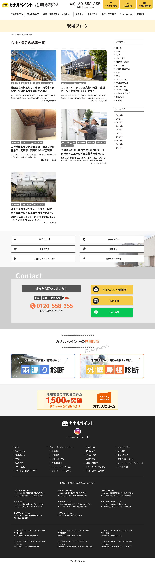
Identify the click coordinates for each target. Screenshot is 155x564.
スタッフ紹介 (123, 455)
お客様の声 (93, 14)
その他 (119, 100)
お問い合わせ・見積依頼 (95, 470)
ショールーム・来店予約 (95, 466)
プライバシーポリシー (126, 459)
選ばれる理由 (33, 14)
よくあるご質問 (124, 447)
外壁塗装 (55, 451)
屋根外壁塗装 (57, 463)
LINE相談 (114, 312)
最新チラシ (121, 86)
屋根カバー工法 (58, 459)
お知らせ (120, 96)
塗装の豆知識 (122, 82)
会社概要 (140, 14)
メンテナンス (122, 79)
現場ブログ (90, 451)
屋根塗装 (55, 455)
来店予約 (128, 5)
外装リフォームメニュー (44, 258)
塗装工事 (120, 65)
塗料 (118, 72)
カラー (119, 75)
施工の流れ (19, 463)
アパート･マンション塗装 (61, 466)
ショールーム (126, 14)
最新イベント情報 (113, 258)
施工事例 (113, 248)
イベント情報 (111, 5)
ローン (119, 47)
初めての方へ (17, 14)
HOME (17, 447)
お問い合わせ (145, 5)
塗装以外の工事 (123, 68)
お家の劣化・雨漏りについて (26, 470)
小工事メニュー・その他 (61, 470)
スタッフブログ (109, 14)
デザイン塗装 (20, 466)
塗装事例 (79, 14)
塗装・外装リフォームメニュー (57, 14)
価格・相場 (121, 58)
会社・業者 (121, 51)
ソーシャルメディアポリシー (76, 437)
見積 (118, 54)
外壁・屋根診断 (92, 463)
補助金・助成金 (123, 61)
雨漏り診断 (90, 459)
